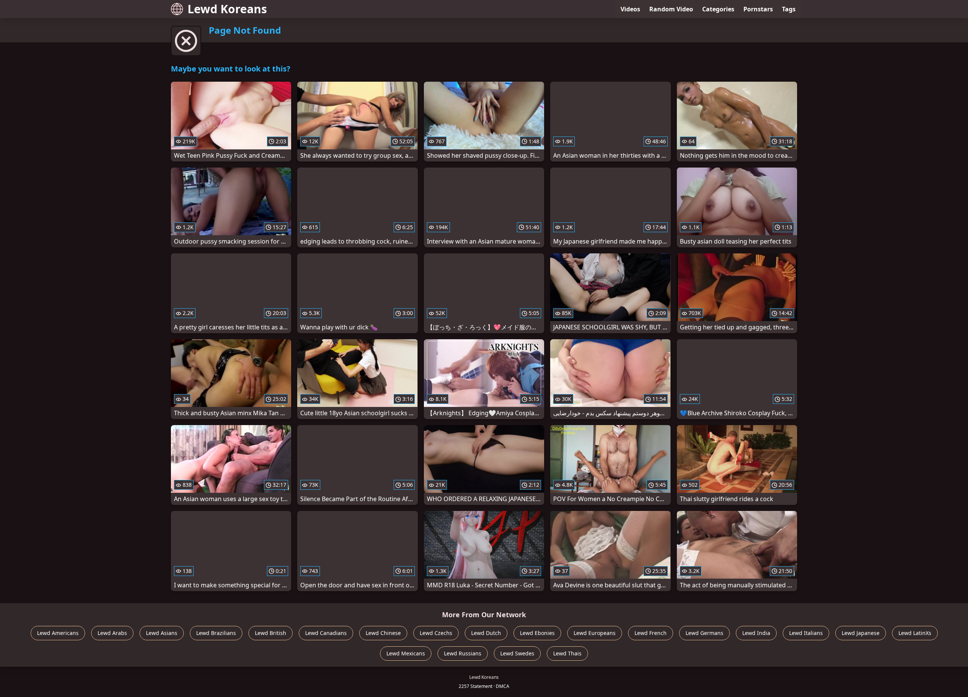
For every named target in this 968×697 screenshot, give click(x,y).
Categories (718, 9)
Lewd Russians (462, 653)
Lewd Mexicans (405, 653)
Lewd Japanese (861, 632)
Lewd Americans (58, 632)
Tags (789, 9)
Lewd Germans (704, 632)
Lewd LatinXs (914, 632)
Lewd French (650, 632)
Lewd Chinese (383, 632)
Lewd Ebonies (537, 632)
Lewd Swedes (517, 653)
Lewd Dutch (486, 632)
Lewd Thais (567, 653)
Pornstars (758, 9)
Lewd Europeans (595, 632)
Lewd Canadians (326, 632)
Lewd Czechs (436, 632)
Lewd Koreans (227, 9)
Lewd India (756, 632)
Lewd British (270, 632)
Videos (630, 9)
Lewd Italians (806, 632)
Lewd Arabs (112, 632)
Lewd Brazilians (216, 632)
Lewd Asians (161, 632)
